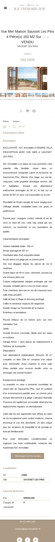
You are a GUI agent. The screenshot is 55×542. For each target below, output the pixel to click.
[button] (5, 7)
